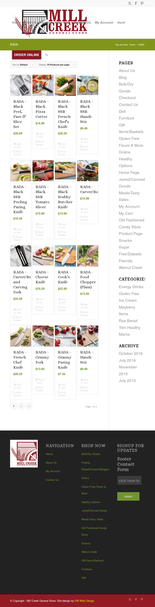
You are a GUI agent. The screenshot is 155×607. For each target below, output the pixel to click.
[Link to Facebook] (136, 3)
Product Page (130, 233)
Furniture (126, 118)
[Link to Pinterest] (142, 3)
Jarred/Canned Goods (94, 510)
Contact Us (128, 104)
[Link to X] (130, 3)
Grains (124, 151)
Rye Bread (128, 320)
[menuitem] (16, 22)
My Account (129, 206)
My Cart (126, 213)
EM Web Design (84, 601)
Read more (40, 381)
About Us (51, 462)
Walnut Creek (130, 267)
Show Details (18, 153)
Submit (128, 496)
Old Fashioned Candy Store (94, 531)
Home (49, 454)
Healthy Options (91, 502)
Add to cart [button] (17, 145)
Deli (122, 111)
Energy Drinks (131, 286)
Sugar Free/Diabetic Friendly (130, 253)
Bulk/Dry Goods (91, 454)
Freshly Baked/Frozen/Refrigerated (95, 466)
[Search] (46, 55)
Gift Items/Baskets (93, 560)
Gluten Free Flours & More (94, 490)
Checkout (127, 97)
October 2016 (131, 353)
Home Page (129, 172)
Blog (123, 77)
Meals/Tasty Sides (92, 519)
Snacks (125, 240)
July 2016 (127, 360)
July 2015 (127, 380)
